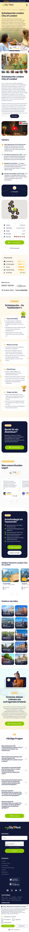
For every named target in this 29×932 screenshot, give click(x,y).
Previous (12, 501)
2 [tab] (14, 194)
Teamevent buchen (14, 547)
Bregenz (4, 900)
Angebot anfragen (15, 552)
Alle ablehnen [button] (22, 925)
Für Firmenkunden (14, 248)
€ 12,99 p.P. (15, 242)
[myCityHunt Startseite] (9, 5)
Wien (3, 897)
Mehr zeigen (14, 116)
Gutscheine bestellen (15, 723)
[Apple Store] (14, 879)
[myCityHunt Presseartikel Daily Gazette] (21, 286)
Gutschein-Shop (6, 863)
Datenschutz (5, 872)
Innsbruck (19, 897)
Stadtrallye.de (5, 874)
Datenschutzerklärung (14, 847)
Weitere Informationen (12, 913)
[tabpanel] (14, 189)
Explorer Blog (5, 865)
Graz (6, 897)
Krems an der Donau (16, 900)
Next (17, 501)
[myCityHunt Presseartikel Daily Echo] (8, 285)
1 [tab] (12, 194)
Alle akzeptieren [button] (8, 925)
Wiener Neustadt (13, 898)
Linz (10, 897)
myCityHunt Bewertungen (8, 867)
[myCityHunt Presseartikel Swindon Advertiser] (21, 290)
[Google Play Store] (14, 884)
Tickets (3, 861)
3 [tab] (16, 194)
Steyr (19, 898)
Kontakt (4, 869)
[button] (14, 929)
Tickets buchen (15, 447)
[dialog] (14, 918)
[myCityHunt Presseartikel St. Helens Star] (8, 290)
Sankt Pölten (5, 898)
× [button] (27, 905)
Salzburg (14, 897)
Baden (8, 900)
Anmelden (14, 851)
